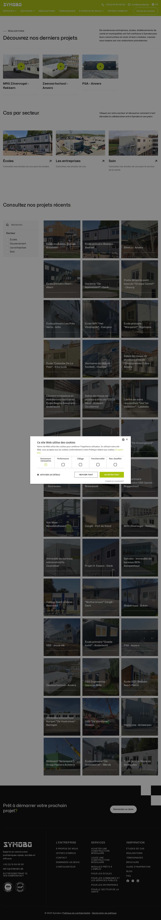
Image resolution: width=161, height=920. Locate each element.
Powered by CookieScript (114, 481)
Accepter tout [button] (111, 474)
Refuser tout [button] (86, 474)
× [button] (127, 439)
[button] (48, 475)
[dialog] (80, 460)
